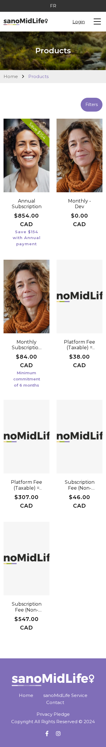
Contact (55, 702)
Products (38, 76)
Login (78, 21)
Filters (91, 104)
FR (53, 6)
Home (11, 76)
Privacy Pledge (53, 714)
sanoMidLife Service (65, 695)
